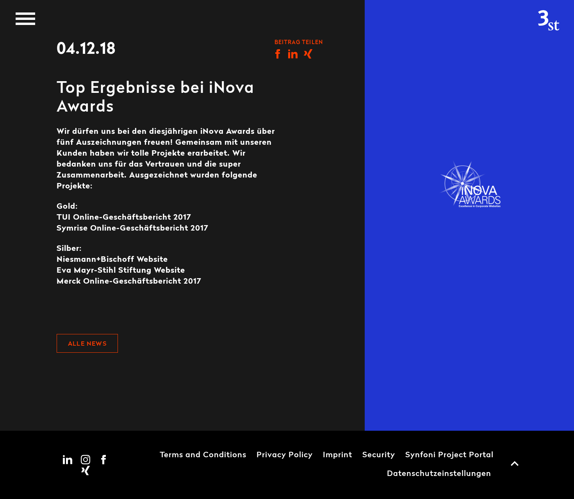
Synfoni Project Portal (449, 455)
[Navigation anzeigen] (25, 18)
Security (378, 455)
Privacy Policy (285, 455)
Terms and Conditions (203, 455)
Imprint (337, 455)
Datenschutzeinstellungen (439, 474)
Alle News (87, 344)
